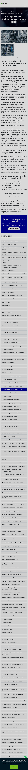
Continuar (14, 766)
